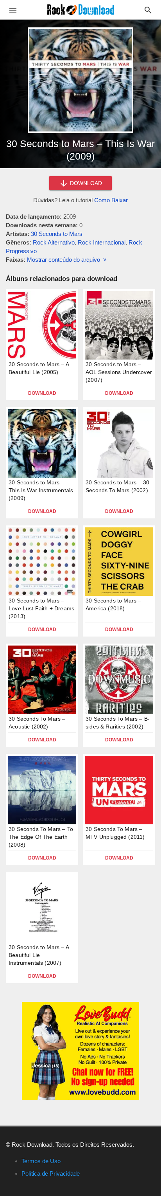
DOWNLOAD (85, 183)
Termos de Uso (41, 1161)
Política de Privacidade (50, 1173)
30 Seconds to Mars (56, 233)
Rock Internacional (101, 242)
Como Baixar (111, 200)
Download (42, 393)
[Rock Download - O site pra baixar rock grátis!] (80, 9)
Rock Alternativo (54, 242)
